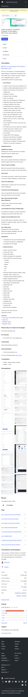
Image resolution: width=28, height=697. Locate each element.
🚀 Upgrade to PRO (6, 68)
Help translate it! (14, 11)
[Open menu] (26, 2)
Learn (2, 653)
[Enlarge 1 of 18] (11, 372)
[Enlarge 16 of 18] (24, 427)
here (14, 331)
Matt (3, 667)
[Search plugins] (15, 15)
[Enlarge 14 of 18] (24, 414)
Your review (4, 623)
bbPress (4, 669)
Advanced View (5, 599)
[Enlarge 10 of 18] (24, 387)
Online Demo (5, 317)
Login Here (5, 319)
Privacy (3, 648)
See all (25, 623)
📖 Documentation (11, 66)
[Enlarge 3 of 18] (11, 434)
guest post (24, 593)
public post (19, 595)
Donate (17, 658)
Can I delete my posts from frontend (10, 523)
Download (4, 39)
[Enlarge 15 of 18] (24, 419)
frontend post (18, 593)
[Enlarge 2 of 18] (11, 414)
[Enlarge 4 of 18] (11, 455)
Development (6, 54)
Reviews (5, 47)
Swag (17, 660)
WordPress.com (6, 665)
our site (20, 355)
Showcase (17, 641)
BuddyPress (5, 672)
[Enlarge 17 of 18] (24, 446)
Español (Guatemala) (10, 678)
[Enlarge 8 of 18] (11, 491)
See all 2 (25, 589)
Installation (5, 51)
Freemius (6, 567)
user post (24, 595)
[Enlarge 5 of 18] (11, 468)
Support (5, 58)
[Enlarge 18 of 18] (24, 476)
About (2, 641)
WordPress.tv (5, 660)
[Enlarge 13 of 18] (24, 408)
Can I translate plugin (6, 536)
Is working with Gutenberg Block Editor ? (11, 540)
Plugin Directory (5, 6)
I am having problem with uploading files (11, 531)
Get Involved (18, 653)
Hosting (3, 646)
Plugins (16, 646)
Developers (4, 658)
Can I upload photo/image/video (9, 527)
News (2, 644)
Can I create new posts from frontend (10, 514)
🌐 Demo (3, 66)
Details (4, 44)
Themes (17, 644)
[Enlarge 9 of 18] (24, 372)
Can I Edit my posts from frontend (10, 519)
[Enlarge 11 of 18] (24, 394)
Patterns (17, 648)
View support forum (6, 633)
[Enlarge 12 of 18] (24, 401)
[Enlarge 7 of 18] (11, 484)
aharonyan (5, 35)
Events (16, 655)
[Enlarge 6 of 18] (11, 477)
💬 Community (21, 66)
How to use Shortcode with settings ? (11, 544)
